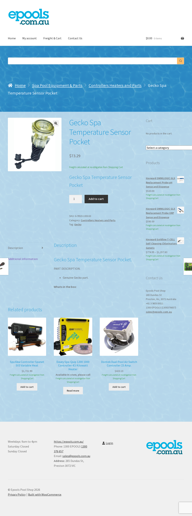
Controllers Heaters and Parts (115, 85)
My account (29, 38)
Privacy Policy (17, 494)
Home (12, 38)
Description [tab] (15, 248)
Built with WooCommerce (44, 494)
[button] (56, 123)
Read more (73, 390)
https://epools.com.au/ (69, 441)
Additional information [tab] (23, 259)
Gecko (77, 224)
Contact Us (75, 38)
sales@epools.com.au (159, 311)
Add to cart (96, 199)
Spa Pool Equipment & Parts (57, 85)
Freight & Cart (52, 38)
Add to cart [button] (27, 387)
